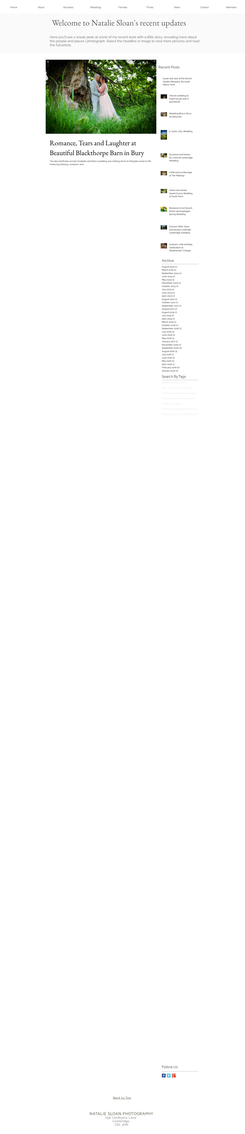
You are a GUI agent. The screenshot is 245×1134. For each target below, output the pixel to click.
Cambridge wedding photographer (180, 393)
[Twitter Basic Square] (169, 1075)
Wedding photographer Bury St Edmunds (180, 409)
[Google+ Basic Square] (174, 1075)
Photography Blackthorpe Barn (179, 398)
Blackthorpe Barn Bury (174, 382)
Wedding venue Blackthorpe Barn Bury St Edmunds (180, 414)
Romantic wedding (172, 403)
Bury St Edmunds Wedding (177, 387)
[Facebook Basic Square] (164, 1075)
